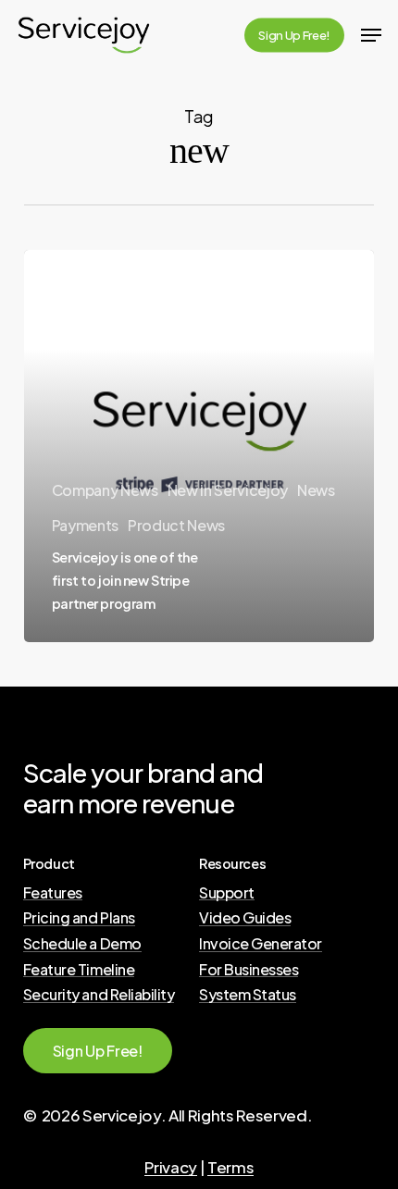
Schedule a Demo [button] (82, 943)
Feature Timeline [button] (78, 969)
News (316, 490)
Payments (85, 525)
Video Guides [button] (245, 918)
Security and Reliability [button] (98, 994)
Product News (176, 525)
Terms (230, 1167)
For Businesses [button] (248, 969)
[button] (371, 35)
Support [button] (227, 893)
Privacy (171, 1167)
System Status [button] (247, 994)
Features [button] (52, 893)
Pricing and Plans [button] (79, 918)
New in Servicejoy (228, 490)
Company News (105, 490)
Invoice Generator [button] (260, 943)
